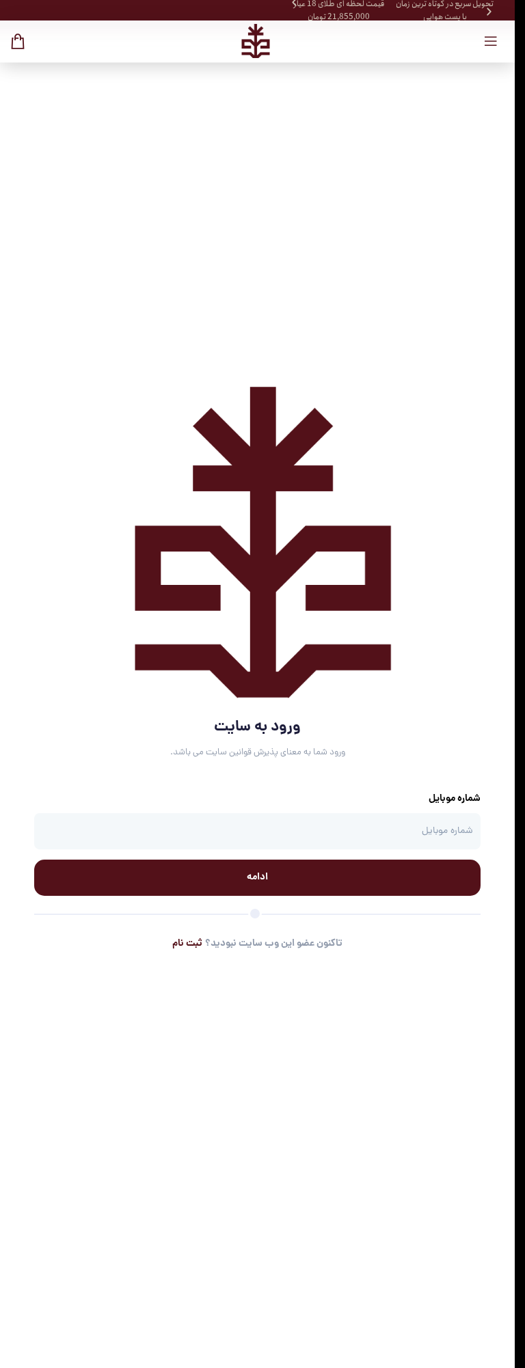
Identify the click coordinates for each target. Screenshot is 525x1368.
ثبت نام (187, 943)
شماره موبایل (455, 798)
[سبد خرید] (17, 41)
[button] (489, 12)
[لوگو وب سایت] (255, 40)
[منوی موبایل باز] (490, 41)
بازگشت (264, 994)
